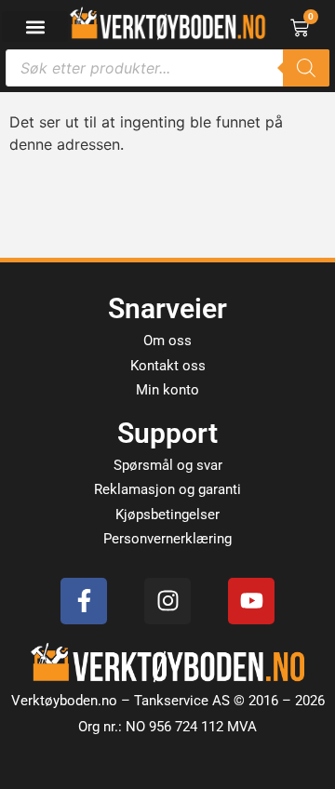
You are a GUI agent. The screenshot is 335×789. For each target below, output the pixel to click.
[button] (35, 26)
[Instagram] (167, 601)
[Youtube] (251, 601)
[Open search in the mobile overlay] (167, 68)
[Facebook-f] (83, 601)
